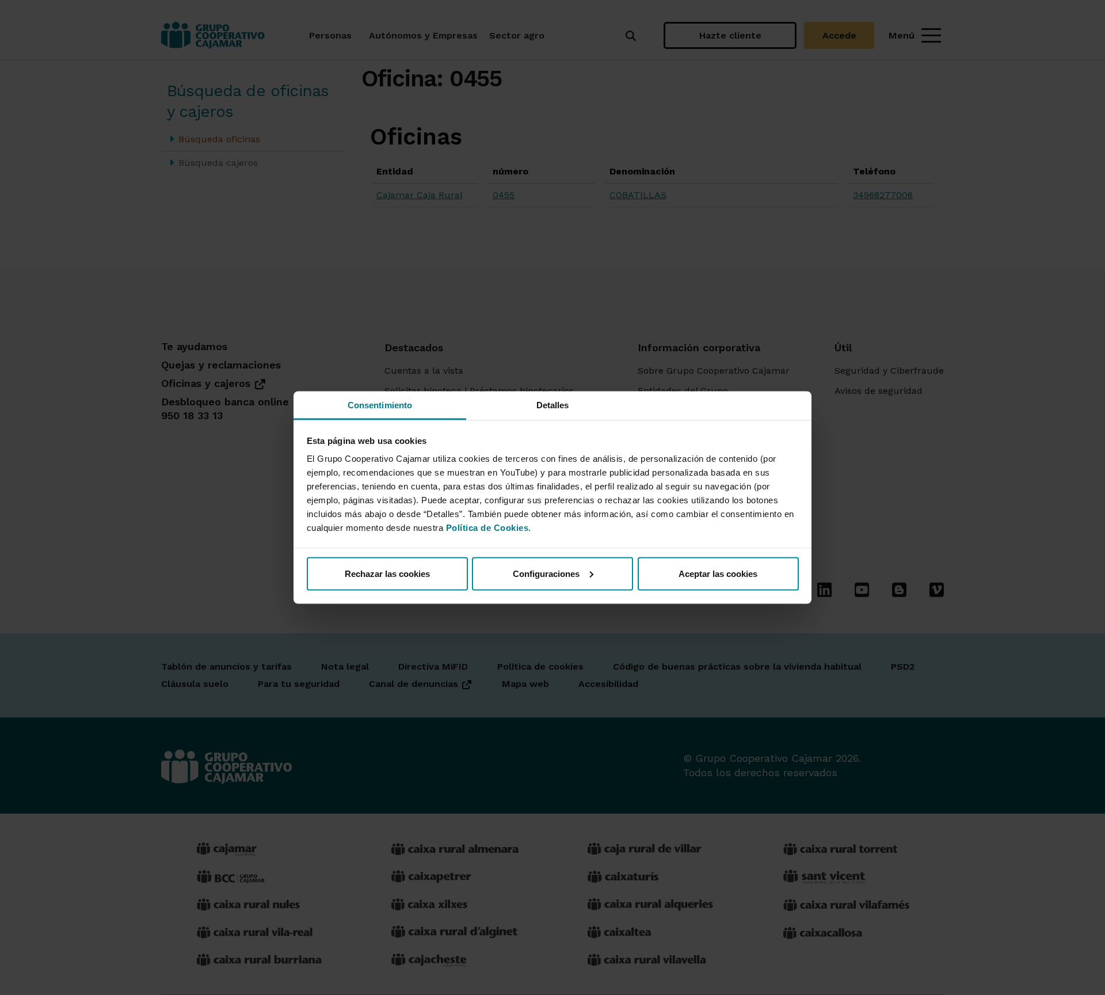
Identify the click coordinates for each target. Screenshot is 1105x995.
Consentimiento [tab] (380, 405)
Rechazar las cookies (387, 573)
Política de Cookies (487, 528)
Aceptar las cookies (718, 573)
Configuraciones (546, 573)
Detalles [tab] (552, 405)
